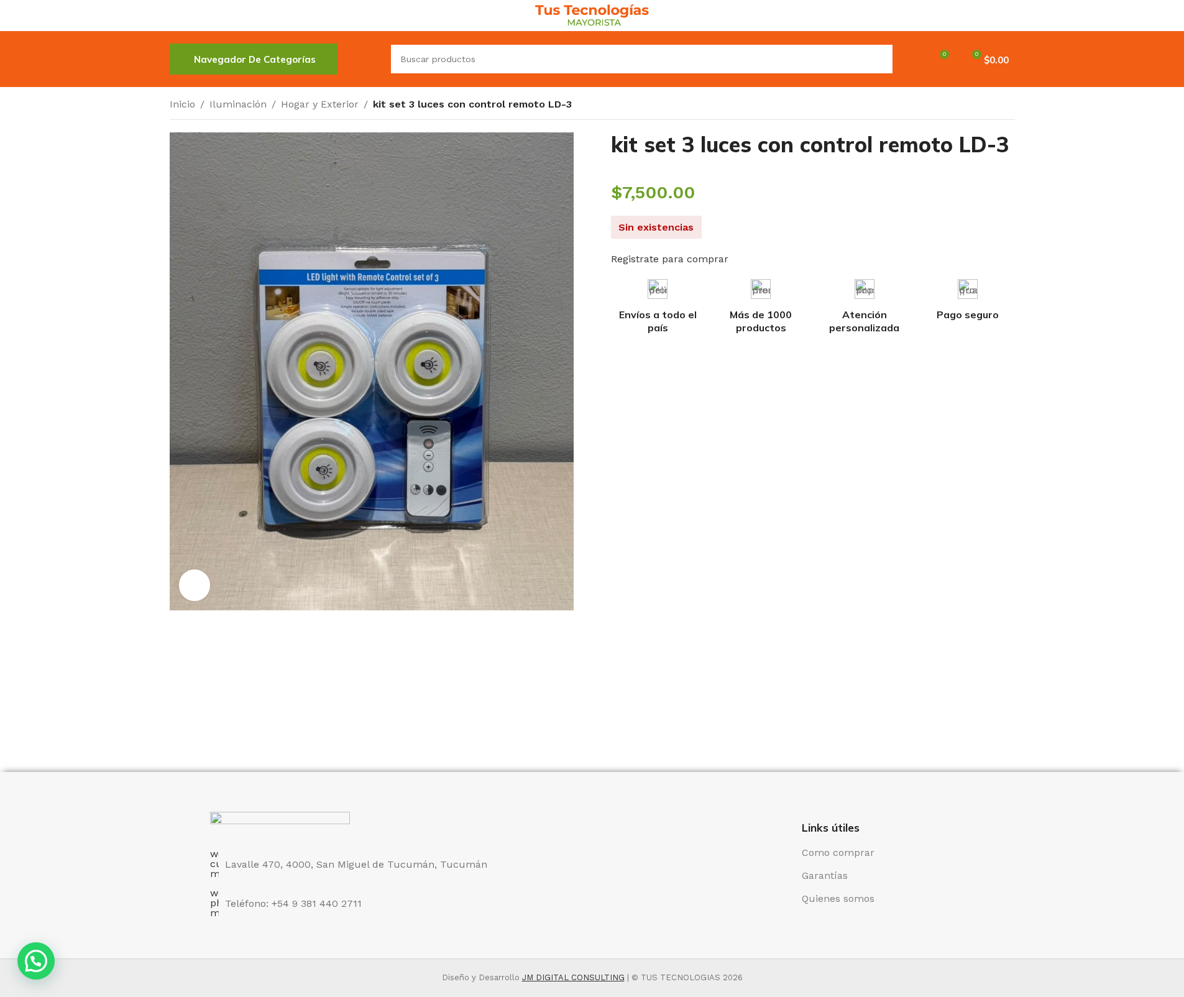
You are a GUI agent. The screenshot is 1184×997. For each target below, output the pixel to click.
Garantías (825, 875)
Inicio (182, 104)
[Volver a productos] (992, 105)
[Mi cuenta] (910, 59)
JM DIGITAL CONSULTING (573, 977)
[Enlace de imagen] (280, 823)
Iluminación (238, 104)
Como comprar (838, 852)
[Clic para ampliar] (194, 584)
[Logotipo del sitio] (592, 15)
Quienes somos (838, 898)
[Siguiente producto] (1007, 105)
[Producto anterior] (977, 105)
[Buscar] (364, 59)
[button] (36, 961)
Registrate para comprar (669, 259)
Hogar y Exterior (320, 104)
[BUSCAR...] (878, 59)
